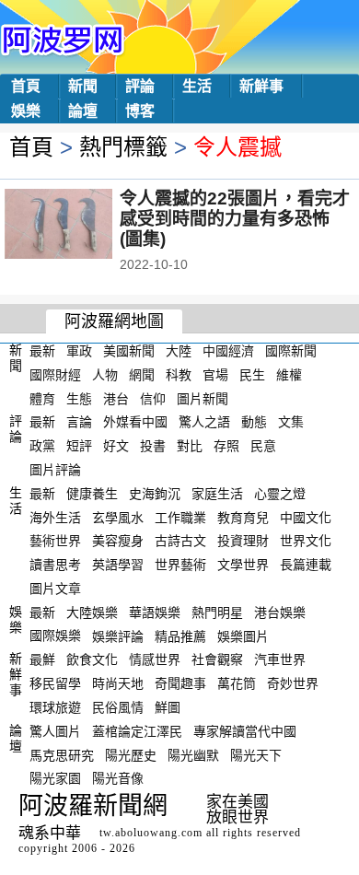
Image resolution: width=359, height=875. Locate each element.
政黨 (42, 445)
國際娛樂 (55, 635)
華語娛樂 (154, 612)
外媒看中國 (135, 421)
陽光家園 (55, 778)
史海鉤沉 (154, 493)
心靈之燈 (280, 493)
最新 (42, 351)
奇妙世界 (292, 683)
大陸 (178, 351)
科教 (178, 375)
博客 (140, 111)
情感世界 (154, 659)
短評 (79, 445)
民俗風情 (118, 707)
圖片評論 (55, 469)
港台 (116, 398)
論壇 (83, 111)
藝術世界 (55, 540)
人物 (105, 375)
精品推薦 (180, 635)
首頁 (26, 86)
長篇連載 (305, 564)
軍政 (79, 351)
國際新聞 (291, 351)
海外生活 (55, 516)
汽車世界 (280, 659)
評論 (140, 86)
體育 (42, 398)
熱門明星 (217, 612)
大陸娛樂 (92, 612)
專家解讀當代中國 (244, 731)
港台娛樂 (280, 612)
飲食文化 (92, 659)
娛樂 (26, 111)
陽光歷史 (130, 754)
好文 (116, 445)
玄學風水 (118, 516)
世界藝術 (180, 564)
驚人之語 (204, 421)
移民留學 (55, 683)
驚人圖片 (55, 731)
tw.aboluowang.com (151, 832)
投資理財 (243, 540)
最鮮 (42, 659)
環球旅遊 (55, 707)
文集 (291, 421)
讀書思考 (55, 564)
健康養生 (92, 493)
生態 (79, 398)
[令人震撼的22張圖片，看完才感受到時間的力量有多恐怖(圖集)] (83, 225)
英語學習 (118, 564)
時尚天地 (118, 683)
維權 (289, 375)
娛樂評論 (118, 635)
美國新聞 (129, 351)
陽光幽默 (193, 754)
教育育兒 (243, 516)
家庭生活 (217, 493)
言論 (79, 421)
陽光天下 (256, 754)
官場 (215, 375)
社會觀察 (217, 659)
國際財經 (55, 375)
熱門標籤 (123, 146)
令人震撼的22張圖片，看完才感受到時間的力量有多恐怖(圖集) (235, 219)
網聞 (142, 375)
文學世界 (243, 564)
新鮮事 (261, 86)
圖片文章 (55, 588)
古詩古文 (180, 540)
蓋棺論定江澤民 (137, 731)
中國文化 (305, 516)
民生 (252, 375)
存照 (226, 445)
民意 (263, 445)
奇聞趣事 (180, 683)
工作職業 (180, 516)
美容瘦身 (118, 540)
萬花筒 (236, 683)
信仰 (153, 398)
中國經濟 (228, 351)
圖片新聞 (202, 398)
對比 (190, 445)
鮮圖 (167, 707)
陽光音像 (118, 778)
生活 (197, 86)
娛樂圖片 (243, 635)
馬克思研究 (61, 754)
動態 (254, 421)
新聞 (83, 86)
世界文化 (305, 540)
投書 (153, 445)
